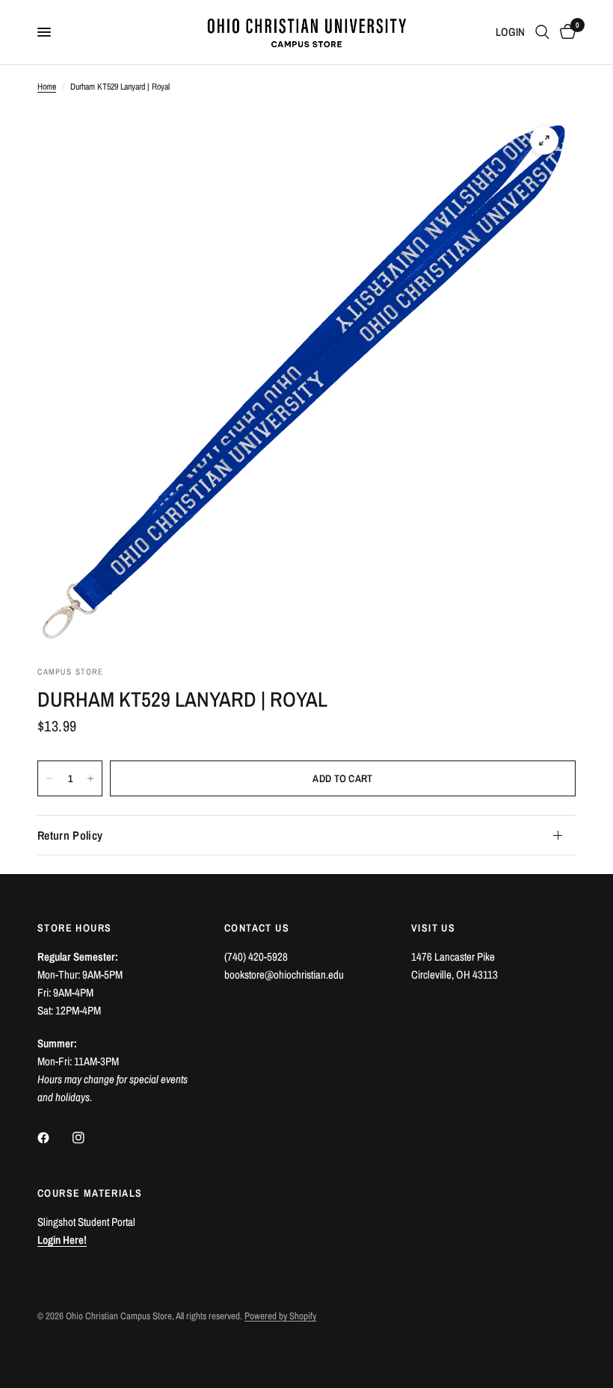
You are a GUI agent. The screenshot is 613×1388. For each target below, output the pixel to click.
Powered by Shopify (280, 1316)
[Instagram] (89, 1137)
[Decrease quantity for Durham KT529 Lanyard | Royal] (49, 778)
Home (46, 87)
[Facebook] (53, 1137)
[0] (565, 32)
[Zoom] (544, 140)
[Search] (542, 32)
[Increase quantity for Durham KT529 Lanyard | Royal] (90, 778)
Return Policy (69, 835)
